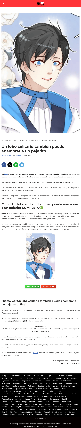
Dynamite (5, 381)
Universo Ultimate (8, 415)
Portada (4, 140)
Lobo (76, 404)
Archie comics (72, 394)
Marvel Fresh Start (9, 394)
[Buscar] (78, 4)
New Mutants (30, 409)
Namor (47, 404)
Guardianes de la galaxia (11, 391)
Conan (49, 407)
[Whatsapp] (15, 164)
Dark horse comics (66, 375)
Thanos (27, 404)
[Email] (21, 164)
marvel (35, 353)
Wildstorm (37, 381)
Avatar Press (20, 396)
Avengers (47, 381)
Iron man (5, 386)
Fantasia (5, 404)
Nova (20, 404)
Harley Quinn (7, 388)
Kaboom (39, 415)
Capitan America (44, 386)
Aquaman (36, 394)
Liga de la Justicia (18, 386)
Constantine (54, 399)
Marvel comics (15, 375)
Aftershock (6, 383)
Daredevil (27, 391)
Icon (20, 409)
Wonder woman (72, 383)
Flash (45, 391)
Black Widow (59, 394)
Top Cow (5, 407)
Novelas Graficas (70, 378)
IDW (11, 378)
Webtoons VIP (38, 383)
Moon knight (16, 407)
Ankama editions (26, 412)
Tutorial (38, 412)
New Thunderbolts (59, 412)
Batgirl (64, 399)
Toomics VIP (38, 375)
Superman (16, 381)
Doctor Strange (21, 402)
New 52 (21, 415)
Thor (64, 388)
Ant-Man (19, 399)
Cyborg (68, 407)
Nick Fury (13, 412)
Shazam (32, 402)
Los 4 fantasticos (41, 388)
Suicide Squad (7, 402)
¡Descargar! (32, 286)
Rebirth (74, 409)
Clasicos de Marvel (68, 386)
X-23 (54, 404)
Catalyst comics (29, 407)
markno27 (19, 155)
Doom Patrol (66, 402)
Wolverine (31, 386)
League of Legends (9, 409)
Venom (55, 386)
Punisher (37, 391)
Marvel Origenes (55, 409)
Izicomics (13, 424)
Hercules (29, 415)
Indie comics (66, 381)
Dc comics (27, 375)
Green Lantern (58, 383)
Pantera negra (7, 399)
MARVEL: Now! (32, 396)
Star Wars (16, 383)
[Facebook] (3, 164)
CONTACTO (33, 426)
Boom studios (56, 378)
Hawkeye (68, 404)
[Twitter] (9, 164)
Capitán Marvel (46, 396)
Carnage (60, 391)
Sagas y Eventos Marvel (23, 388)
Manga (4, 375)
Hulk (48, 383)
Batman (19, 378)
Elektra (66, 409)
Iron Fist (56, 402)
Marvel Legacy (60, 396)
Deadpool (26, 383)
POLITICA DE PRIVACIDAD (48, 426)
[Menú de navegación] (3, 3)
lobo (6, 174)
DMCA (26, 426)
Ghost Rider (54, 388)
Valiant (55, 381)
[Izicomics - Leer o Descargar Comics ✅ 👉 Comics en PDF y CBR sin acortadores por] (40, 3)
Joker (52, 391)
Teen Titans (47, 394)
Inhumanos (58, 407)
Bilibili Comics (12, 140)
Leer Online (49, 286)
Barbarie (48, 415)
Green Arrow (42, 399)
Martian (41, 407)
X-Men (38, 378)
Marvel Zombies (24, 394)
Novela (45, 378)
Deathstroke (37, 404)
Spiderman (29, 378)
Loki (60, 404)
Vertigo (4, 378)
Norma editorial (44, 402)
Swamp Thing (30, 399)
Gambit (72, 412)
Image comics (51, 375)
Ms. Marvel (58, 415)
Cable (13, 404)
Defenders (42, 409)
